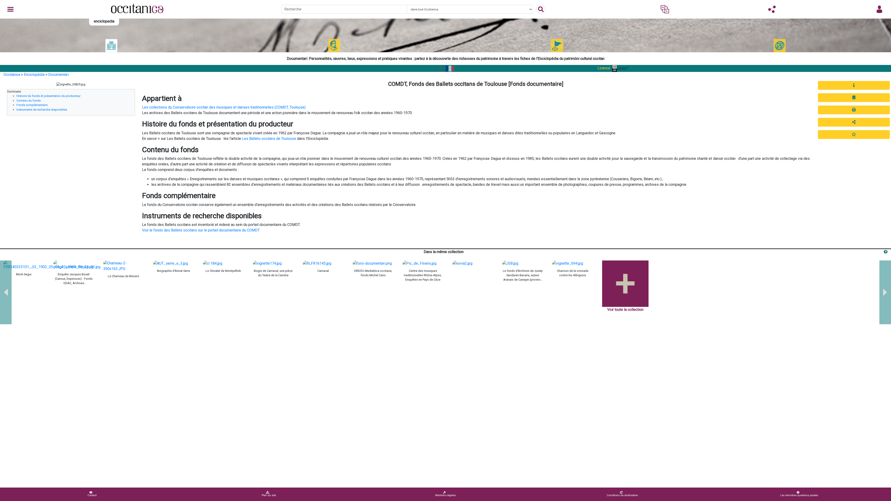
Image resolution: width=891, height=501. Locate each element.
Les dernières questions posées (799, 495)
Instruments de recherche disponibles (41, 109)
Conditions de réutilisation (622, 495)
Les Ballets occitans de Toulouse (269, 138)
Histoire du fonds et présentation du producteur (48, 96)
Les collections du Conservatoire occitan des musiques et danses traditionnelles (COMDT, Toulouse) (224, 107)
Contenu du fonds (28, 100)
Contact (92, 495)
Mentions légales (445, 495)
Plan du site (269, 495)
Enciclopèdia (34, 74)
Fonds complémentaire (32, 105)
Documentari (58, 74)
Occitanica (11, 74)
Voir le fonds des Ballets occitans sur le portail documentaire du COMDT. (201, 230)
